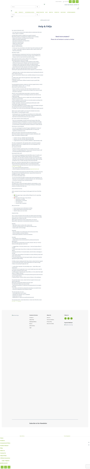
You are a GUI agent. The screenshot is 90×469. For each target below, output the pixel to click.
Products (21, 12)
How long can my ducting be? (18, 126)
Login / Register (58, 1)
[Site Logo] (51, 7)
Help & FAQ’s (63, 12)
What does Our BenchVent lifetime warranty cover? (22, 282)
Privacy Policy (49, 321)
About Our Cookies (50, 323)
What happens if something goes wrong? (20, 112)
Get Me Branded (75, 430)
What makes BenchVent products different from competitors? (24, 58)
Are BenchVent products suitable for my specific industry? (24, 35)
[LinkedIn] (77, 1)
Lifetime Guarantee (71, 12)
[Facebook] (70, 1)
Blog (46, 12)
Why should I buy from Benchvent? (19, 87)
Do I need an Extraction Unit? (18, 30)
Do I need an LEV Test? (16, 146)
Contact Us (56, 12)
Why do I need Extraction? (17, 46)
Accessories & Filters (29, 12)
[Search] (37, 6)
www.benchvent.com (34, 169)
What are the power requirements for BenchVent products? (24, 132)
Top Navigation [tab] (67, 436)
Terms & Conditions (50, 319)
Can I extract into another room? (18, 175)
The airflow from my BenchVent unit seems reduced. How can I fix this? (26, 242)
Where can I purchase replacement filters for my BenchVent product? (26, 162)
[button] (0, 434)
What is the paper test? (16, 182)
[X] (73, 1)
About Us (48, 317)
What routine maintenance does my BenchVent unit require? (24, 219)
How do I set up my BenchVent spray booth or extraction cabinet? (25, 93)
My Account (66, 1)
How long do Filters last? (17, 153)
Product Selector (40, 12)
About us (51, 12)
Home (16, 12)
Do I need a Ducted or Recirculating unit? (20, 118)
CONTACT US (76, 4)
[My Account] (78, 7)
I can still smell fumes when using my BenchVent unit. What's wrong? (26, 262)
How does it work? (15, 52)
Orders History (32, 325)
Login (30, 327)
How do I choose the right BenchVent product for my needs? (24, 68)
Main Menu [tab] (22, 436)
